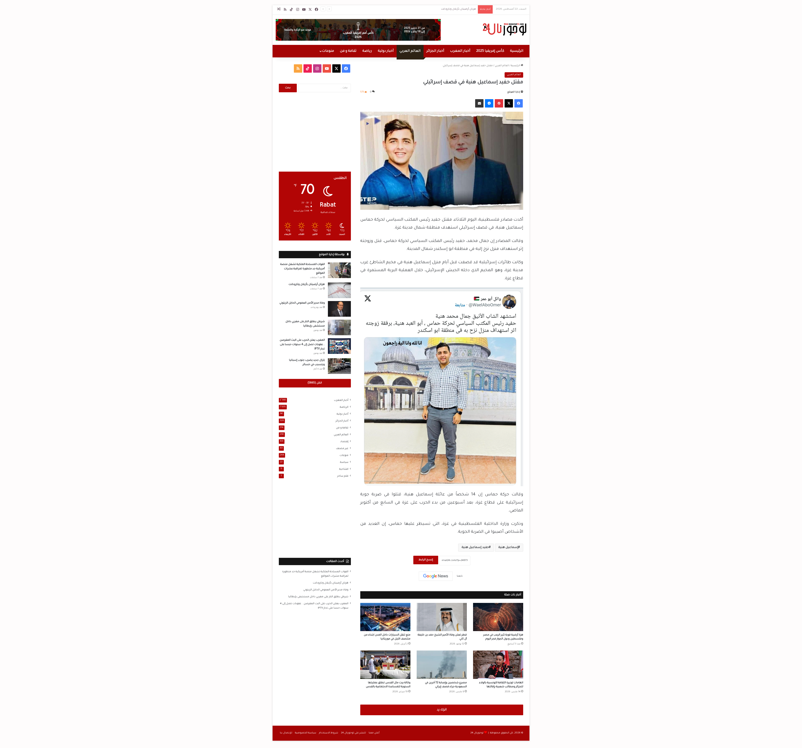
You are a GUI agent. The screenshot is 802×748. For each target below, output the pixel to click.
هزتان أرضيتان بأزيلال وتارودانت (458, 9)
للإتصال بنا (286, 733)
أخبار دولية (386, 51)
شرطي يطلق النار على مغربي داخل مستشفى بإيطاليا (318, 596)
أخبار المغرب (460, 51)
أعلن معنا (374, 733)
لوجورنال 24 (476, 733)
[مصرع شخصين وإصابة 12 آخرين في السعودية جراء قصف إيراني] (442, 665)
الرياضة (344, 407)
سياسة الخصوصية (305, 733)
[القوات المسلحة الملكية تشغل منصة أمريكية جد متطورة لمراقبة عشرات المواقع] (339, 270)
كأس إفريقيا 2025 (490, 51)
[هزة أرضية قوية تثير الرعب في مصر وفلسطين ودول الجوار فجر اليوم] (498, 617)
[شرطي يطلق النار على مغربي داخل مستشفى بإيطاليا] (339, 327)
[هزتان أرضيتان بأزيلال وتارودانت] (339, 290)
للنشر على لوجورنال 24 (353, 733)
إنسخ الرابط (426, 559)
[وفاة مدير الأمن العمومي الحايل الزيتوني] (339, 309)
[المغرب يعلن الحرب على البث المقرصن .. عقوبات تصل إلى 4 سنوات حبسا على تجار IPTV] (339, 346)
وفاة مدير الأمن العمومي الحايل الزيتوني (302, 303)
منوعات (328, 51)
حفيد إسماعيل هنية (475, 547)
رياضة (367, 51)
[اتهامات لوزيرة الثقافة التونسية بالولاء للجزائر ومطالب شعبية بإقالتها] (498, 665)
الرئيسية (516, 51)
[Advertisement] (315, 132)
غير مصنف (342, 448)
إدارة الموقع (513, 92)
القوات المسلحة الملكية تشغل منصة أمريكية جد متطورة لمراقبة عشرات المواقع (302, 269)
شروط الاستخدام (328, 733)
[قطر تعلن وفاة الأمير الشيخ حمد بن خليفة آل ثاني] (442, 617)
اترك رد (442, 710)
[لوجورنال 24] (504, 29)
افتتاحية (343, 469)
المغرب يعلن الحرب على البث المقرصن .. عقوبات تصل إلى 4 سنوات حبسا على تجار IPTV (302, 345)
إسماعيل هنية (508, 547)
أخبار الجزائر (435, 51)
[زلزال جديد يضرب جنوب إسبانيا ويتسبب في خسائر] (339, 366)
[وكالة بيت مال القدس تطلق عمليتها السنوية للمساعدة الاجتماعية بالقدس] (385, 665)
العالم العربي (410, 51)
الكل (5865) (315, 383)
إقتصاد (344, 441)
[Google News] (436, 576)
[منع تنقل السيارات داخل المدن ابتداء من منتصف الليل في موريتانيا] (385, 617)
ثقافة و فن (348, 51)
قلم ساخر (342, 476)
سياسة (344, 462)
